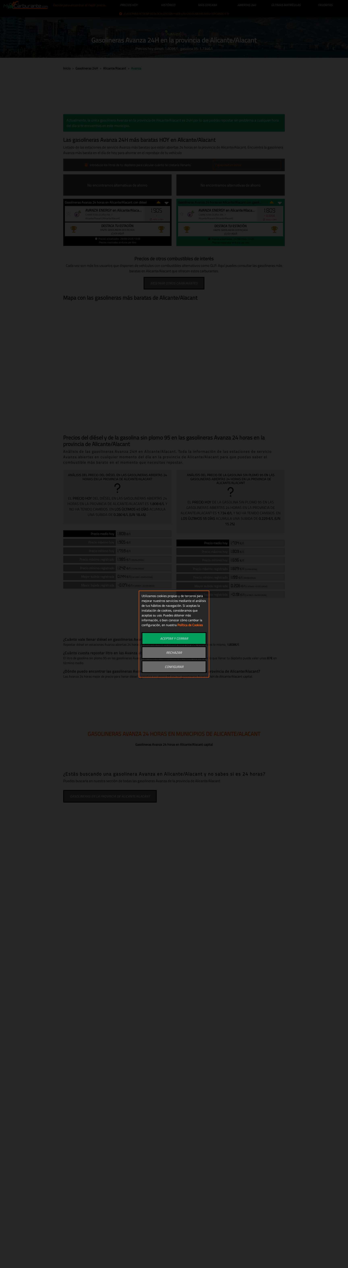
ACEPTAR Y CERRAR (174, 638)
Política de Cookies (190, 624)
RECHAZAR (174, 652)
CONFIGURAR (174, 666)
